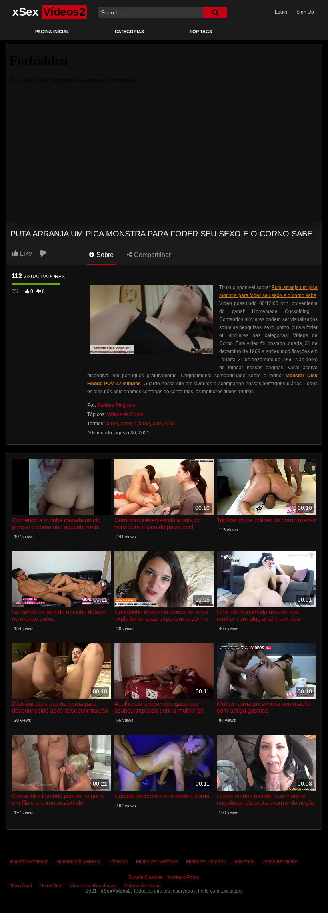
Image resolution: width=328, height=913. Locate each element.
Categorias (129, 31)
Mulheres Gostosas (157, 862)
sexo (169, 423)
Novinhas (244, 862)
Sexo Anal (21, 886)
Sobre (104, 254)
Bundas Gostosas (29, 862)
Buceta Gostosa (145, 877)
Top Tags (201, 31)
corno (112, 423)
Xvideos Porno (184, 877)
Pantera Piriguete (116, 405)
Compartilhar (151, 254)
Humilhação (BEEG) (78, 862)
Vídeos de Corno (125, 414)
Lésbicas (118, 862)
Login (281, 12)
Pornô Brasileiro (280, 862)
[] (215, 12)
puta (157, 423)
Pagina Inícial (52, 31)
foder (125, 423)
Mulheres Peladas (206, 862)
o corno (142, 423)
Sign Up (305, 12)
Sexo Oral (51, 886)
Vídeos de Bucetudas (93, 886)
